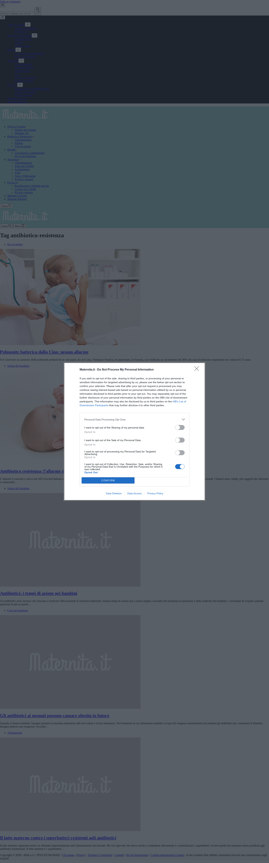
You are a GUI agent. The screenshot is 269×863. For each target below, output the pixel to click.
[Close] (197, 369)
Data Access (134, 493)
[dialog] (134, 431)
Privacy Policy (155, 493)
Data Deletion (114, 493)
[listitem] (134, 419)
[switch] (180, 427)
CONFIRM (108, 480)
